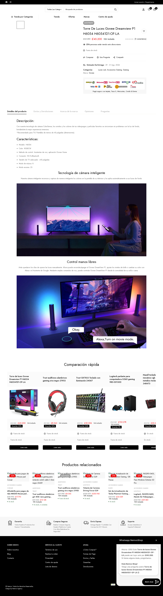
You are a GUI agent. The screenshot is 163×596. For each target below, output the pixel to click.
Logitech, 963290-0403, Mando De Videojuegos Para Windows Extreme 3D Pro (144, 498)
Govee (91, 73)
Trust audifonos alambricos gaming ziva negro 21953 (55, 379)
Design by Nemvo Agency (14, 588)
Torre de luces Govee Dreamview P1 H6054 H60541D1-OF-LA (19, 379)
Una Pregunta (105, 57)
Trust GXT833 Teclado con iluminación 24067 (88, 379)
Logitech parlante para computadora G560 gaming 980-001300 (122, 379)
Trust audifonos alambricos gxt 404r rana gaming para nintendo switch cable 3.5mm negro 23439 (43, 498)
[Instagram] (11, 2)
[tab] (17, 111)
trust (34, 491)
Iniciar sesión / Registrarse (144, 2)
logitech (86, 485)
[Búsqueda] (115, 9)
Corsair (10, 488)
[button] (156, 540)
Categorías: (88, 70)
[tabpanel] (81, 235)
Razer (110, 488)
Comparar (89, 57)
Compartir (120, 57)
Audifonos (36, 488)
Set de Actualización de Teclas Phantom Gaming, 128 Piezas (118, 494)
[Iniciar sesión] (143, 9)
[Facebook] (6, 2)
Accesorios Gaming (114, 70)
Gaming (126, 70)
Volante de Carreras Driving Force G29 (91, 489)
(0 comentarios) (140, 39)
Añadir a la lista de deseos (143, 31)
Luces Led (102, 70)
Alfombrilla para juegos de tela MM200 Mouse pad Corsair (18, 494)
